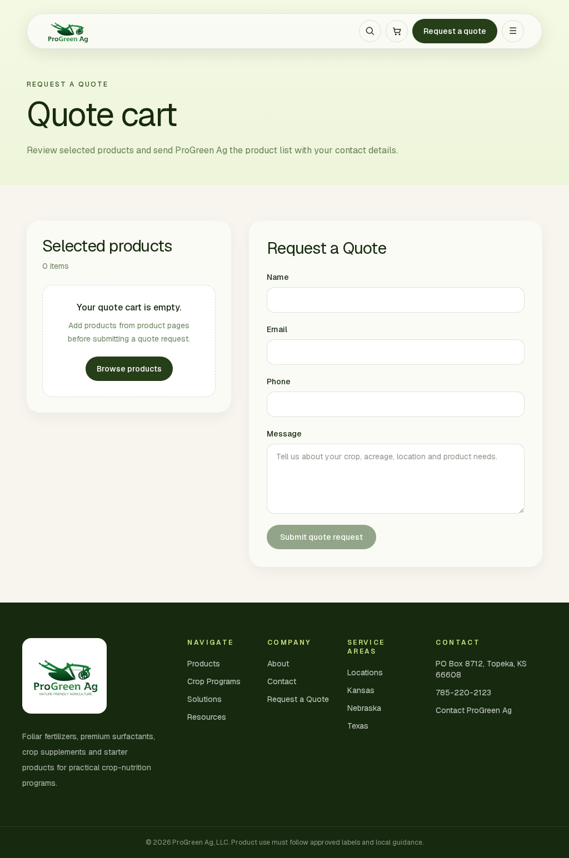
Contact (281, 681)
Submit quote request (321, 537)
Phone (279, 382)
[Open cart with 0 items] (397, 31)
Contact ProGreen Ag (474, 710)
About (278, 664)
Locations (365, 673)
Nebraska (364, 708)
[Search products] (370, 31)
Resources (206, 717)
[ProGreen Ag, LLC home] (67, 31)
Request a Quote (298, 699)
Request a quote (454, 31)
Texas (357, 726)
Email (277, 329)
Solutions (204, 699)
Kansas (361, 690)
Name (278, 277)
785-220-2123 (463, 693)
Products (203, 664)
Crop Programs (214, 681)
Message (284, 434)
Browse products (129, 369)
